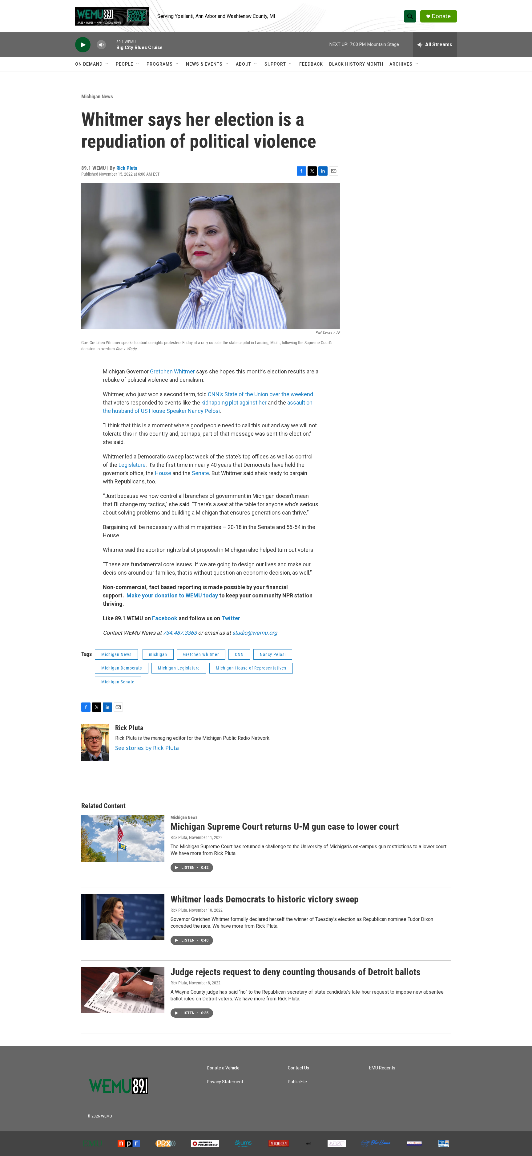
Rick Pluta (126, 168)
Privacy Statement (225, 1082)
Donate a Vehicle (223, 1068)
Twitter (230, 618)
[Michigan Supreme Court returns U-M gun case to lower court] (122, 838)
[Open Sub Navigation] (107, 64)
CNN (239, 654)
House (163, 473)
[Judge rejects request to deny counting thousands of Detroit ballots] (122, 990)
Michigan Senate (118, 681)
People (124, 64)
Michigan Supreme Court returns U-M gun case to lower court (285, 826)
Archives (401, 64)
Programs (160, 64)
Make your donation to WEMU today (173, 595)
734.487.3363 (179, 632)
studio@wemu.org (254, 632)
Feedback (311, 64)
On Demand (89, 64)
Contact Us (298, 1068)
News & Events (204, 64)
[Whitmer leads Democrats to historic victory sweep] (122, 917)
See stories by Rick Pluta (147, 747)
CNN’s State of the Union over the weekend (260, 394)
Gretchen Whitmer (172, 371)
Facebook (164, 618)
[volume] (101, 45)
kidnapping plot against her (234, 402)
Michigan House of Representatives (251, 668)
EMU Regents (382, 1068)
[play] (83, 44)
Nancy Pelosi (273, 654)
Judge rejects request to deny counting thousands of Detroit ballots (296, 972)
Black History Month (356, 64)
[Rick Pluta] (95, 742)
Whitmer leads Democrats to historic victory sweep (265, 899)
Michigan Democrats (121, 668)
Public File (297, 1082)
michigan (158, 654)
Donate (441, 16)
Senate (200, 473)
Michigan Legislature (179, 668)
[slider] (111, 44)
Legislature (132, 465)
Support (275, 64)
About (243, 64)
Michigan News (97, 96)
